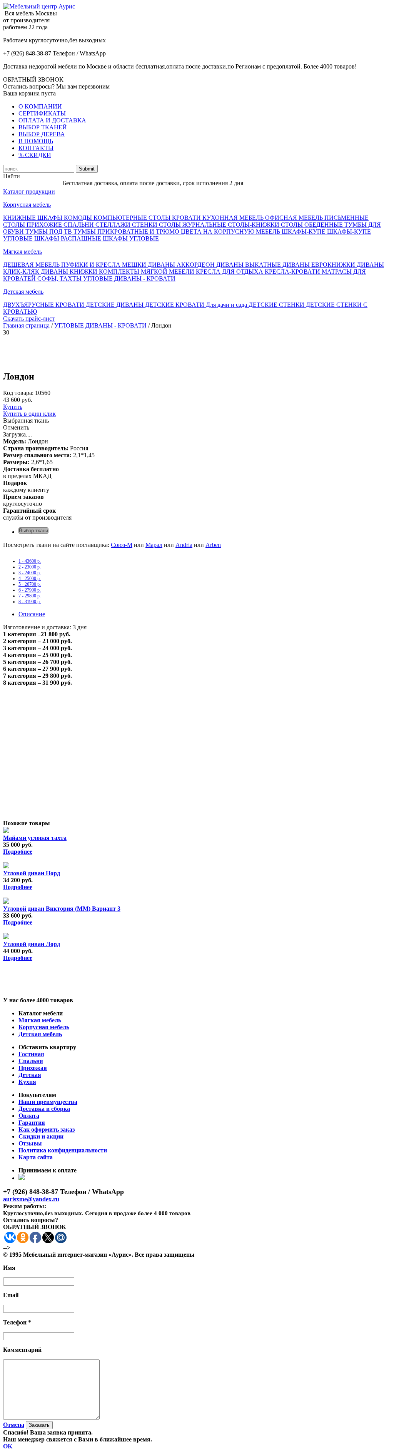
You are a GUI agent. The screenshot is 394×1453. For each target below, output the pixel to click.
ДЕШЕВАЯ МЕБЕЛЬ (32, 264)
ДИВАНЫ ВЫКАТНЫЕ (249, 264)
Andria (183, 545)
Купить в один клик (29, 413)
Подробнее (17, 851)
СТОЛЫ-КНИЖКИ (254, 224)
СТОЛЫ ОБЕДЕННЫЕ (312, 224)
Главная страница (26, 325)
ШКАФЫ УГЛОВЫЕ (131, 238)
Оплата (28, 1115)
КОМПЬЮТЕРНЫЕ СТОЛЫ (132, 217)
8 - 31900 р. (29, 601)
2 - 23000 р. (29, 567)
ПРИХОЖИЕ (45, 224)
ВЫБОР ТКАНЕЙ (42, 127)
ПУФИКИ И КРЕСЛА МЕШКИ (104, 264)
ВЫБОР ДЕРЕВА (41, 134)
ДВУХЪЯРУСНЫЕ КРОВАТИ (44, 304)
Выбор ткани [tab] (33, 530)
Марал (153, 545)
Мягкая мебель (22, 251)
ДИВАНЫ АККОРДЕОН (182, 264)
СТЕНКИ (145, 224)
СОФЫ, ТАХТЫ (60, 278)
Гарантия (31, 1122)
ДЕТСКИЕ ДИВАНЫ (115, 304)
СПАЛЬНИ (79, 224)
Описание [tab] (31, 614)
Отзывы (30, 1143)
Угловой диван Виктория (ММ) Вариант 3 (61, 908)
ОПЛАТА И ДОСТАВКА (52, 120)
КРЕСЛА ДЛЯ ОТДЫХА (230, 271)
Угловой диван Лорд (31, 944)
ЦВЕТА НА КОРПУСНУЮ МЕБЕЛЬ (231, 231)
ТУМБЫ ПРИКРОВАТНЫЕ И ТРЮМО (127, 231)
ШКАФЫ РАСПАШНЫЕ (68, 238)
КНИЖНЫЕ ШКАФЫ (33, 217)
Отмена (13, 1424)
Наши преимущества (47, 1102)
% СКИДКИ (34, 155)
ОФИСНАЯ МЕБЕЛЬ (294, 217)
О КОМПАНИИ (40, 106)
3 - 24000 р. (29, 572)
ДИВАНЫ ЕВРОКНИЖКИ (319, 264)
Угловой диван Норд (31, 873)
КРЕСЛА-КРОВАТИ (293, 271)
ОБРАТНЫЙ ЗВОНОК (33, 79)
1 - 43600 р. (29, 561)
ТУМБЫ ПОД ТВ (49, 231)
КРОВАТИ (187, 217)
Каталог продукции (29, 191)
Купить (12, 406)
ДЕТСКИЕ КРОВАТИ (175, 304)
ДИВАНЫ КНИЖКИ (70, 271)
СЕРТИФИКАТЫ (42, 113)
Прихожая (32, 1068)
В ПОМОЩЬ (35, 141)
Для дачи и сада (227, 304)
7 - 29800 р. (29, 596)
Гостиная (31, 1054)
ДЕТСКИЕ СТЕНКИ (277, 304)
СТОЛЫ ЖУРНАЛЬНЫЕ (193, 224)
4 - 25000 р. (29, 578)
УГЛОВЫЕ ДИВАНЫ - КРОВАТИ (129, 278)
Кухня (27, 1081)
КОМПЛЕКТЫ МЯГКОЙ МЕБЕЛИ (147, 271)
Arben (213, 545)
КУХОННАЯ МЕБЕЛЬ (233, 217)
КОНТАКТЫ (35, 148)
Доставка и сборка (44, 1108)
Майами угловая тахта (35, 837)
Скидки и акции (40, 1136)
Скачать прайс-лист (29, 318)
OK (7, 1446)
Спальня (30, 1061)
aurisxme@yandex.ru (31, 1199)
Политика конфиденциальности (62, 1150)
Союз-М (121, 545)
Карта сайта (35, 1157)
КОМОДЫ (78, 217)
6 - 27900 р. (29, 590)
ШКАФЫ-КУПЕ (304, 231)
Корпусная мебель (27, 204)
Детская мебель (23, 291)
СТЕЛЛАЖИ (113, 224)
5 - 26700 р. (29, 584)
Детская (29, 1075)
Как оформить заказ (46, 1129)
